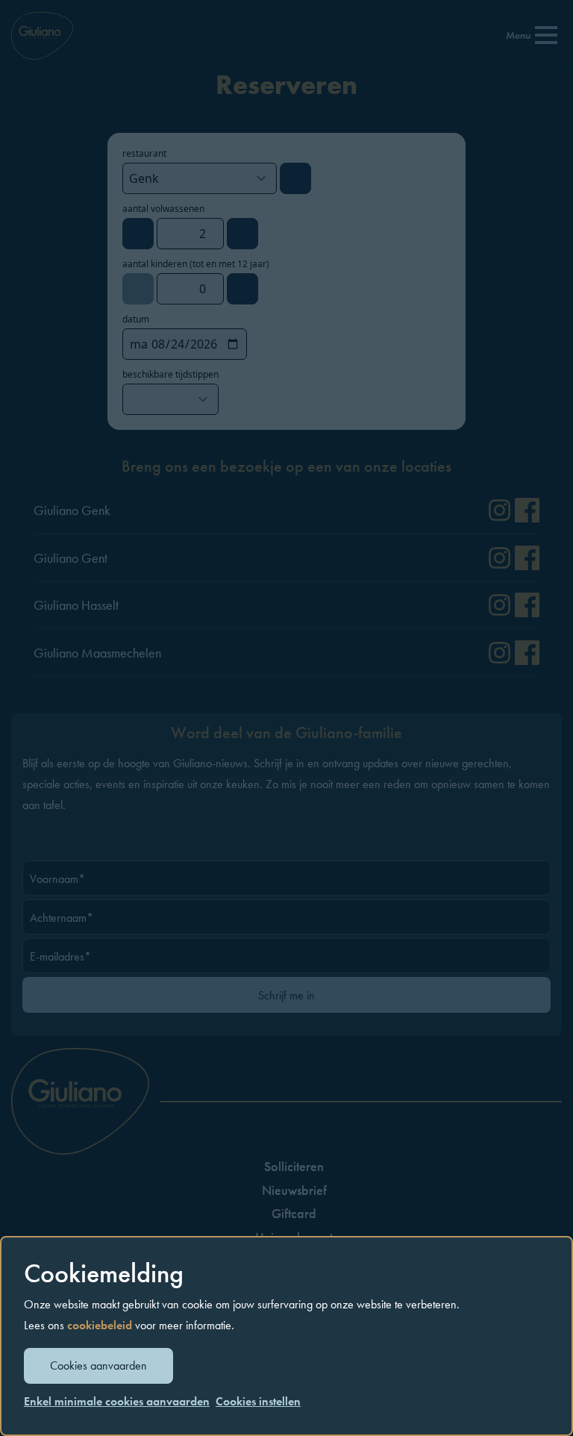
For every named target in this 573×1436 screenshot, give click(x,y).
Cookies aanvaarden (98, 1365)
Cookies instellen (258, 1401)
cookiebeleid (99, 1325)
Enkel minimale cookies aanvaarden (117, 1401)
